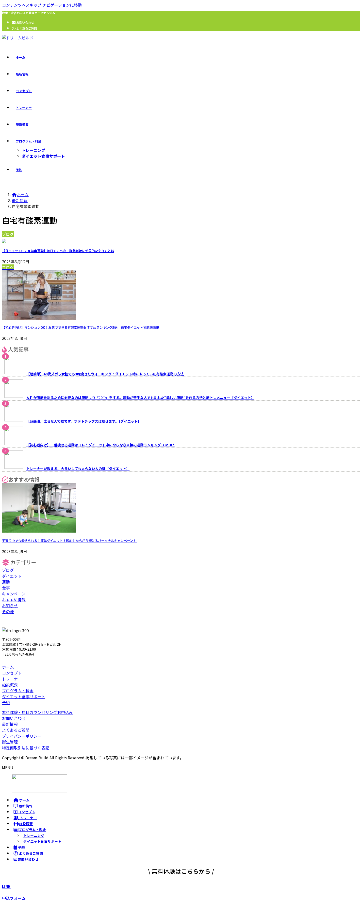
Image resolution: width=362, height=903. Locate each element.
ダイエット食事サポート (43, 156)
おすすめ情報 (14, 600)
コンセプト (12, 673)
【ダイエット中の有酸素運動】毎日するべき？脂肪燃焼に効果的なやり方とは (58, 250)
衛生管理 (10, 742)
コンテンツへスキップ (21, 5)
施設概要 (10, 685)
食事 (6, 588)
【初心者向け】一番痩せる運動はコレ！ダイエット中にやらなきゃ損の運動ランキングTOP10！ (100, 444)
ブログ (8, 570)
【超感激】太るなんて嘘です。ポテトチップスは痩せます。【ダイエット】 (83, 421)
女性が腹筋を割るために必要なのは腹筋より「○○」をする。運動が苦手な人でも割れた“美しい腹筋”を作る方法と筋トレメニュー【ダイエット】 (140, 397)
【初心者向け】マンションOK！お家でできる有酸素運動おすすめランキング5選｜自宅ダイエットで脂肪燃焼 (80, 327)
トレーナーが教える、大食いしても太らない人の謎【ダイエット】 (78, 468)
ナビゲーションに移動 (62, 5)
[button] (181, 886)
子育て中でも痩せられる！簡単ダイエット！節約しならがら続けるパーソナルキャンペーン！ (69, 540)
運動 (6, 582)
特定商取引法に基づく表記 (25, 748)
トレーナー (12, 679)
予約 (6, 702)
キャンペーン (13, 594)
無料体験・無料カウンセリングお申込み (37, 712)
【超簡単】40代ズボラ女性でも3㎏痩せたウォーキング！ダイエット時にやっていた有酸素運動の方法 (105, 373)
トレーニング (33, 150)
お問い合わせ (25, 22)
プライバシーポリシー (21, 736)
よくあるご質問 (26, 28)
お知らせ (10, 605)
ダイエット (12, 576)
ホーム (8, 667)
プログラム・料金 (17, 691)
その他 (8, 611)
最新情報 (10, 724)
